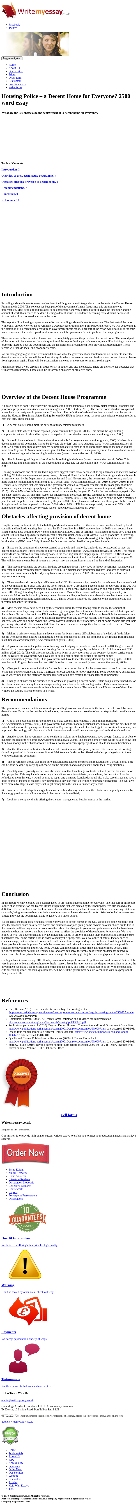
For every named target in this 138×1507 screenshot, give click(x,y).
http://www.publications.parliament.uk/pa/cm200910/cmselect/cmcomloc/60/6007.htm (57, 1028)
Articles (13, 1482)
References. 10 (10, 200)
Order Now (15, 1469)
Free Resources (17, 84)
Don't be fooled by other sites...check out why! (27, 1288)
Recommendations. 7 (14, 187)
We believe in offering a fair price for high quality (29, 1241)
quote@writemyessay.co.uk (17, 1421)
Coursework (16, 1188)
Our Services (16, 71)
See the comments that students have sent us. (26, 1382)
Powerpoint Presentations (23, 1195)
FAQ (11, 1459)
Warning (13, 1475)
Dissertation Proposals (21, 1182)
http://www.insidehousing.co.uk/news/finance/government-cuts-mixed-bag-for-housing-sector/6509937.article (71, 1012)
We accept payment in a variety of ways (24, 1335)
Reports (13, 1192)
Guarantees (15, 80)
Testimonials (16, 1453)
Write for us (15, 87)
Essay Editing (16, 1169)
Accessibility (16, 1462)
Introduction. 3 (10, 169)
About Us (14, 67)
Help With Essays (19, 1485)
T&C (12, 1488)
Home (12, 64)
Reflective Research (20, 1185)
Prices (12, 74)
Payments (14, 1466)
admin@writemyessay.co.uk (17, 1400)
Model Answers (18, 1172)
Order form (15, 77)
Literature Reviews (19, 1179)
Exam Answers (17, 1176)
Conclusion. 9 (9, 193)
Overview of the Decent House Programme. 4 (28, 175)
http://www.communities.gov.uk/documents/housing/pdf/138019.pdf (47, 1022)
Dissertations (16, 1198)
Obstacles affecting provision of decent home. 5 (29, 181)
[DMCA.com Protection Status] (10, 1443)
